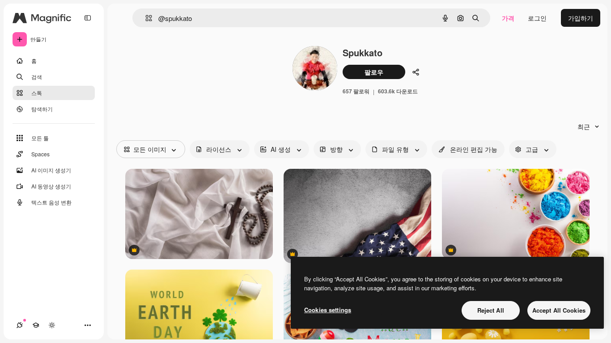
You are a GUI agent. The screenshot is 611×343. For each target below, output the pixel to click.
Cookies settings (327, 309)
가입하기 (580, 17)
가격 (508, 17)
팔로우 (374, 71)
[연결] (20, 325)
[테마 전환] (52, 325)
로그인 (537, 17)
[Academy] (36, 325)
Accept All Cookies (559, 310)
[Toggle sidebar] (88, 18)
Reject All (490, 310)
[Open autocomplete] (145, 18)
